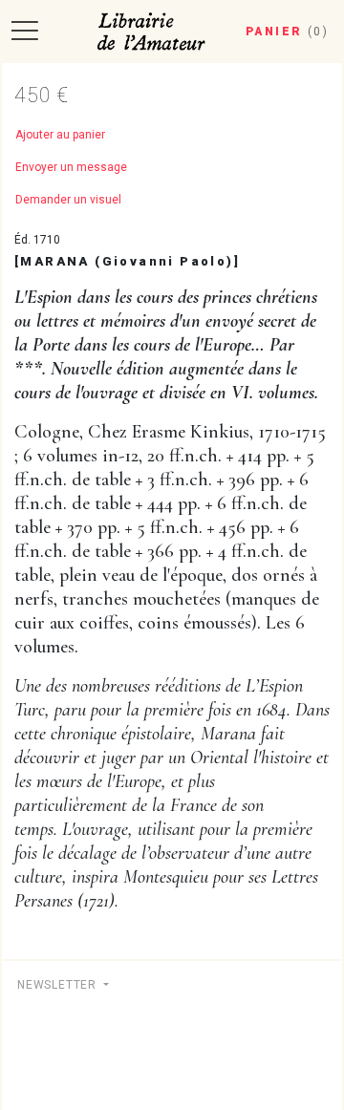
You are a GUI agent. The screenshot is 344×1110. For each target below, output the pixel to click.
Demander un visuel (68, 199)
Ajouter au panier (60, 134)
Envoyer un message (71, 167)
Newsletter (58, 985)
